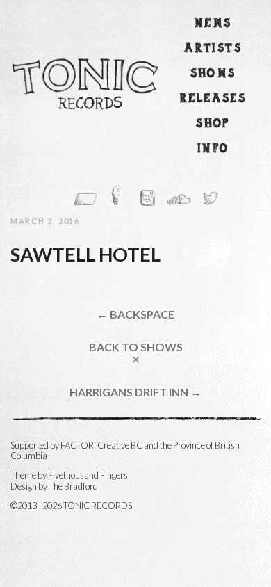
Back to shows (136, 353)
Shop (213, 124)
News (213, 24)
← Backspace (135, 314)
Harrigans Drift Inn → (135, 392)
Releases (213, 99)
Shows (213, 74)
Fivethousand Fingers (88, 475)
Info (213, 149)
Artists (213, 49)
